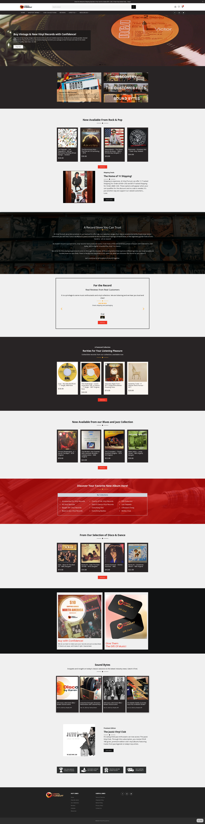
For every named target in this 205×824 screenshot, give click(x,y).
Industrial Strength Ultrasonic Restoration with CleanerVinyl (90, 703)
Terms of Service (100, 797)
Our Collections (75, 802)
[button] (62, 309)
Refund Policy (99, 802)
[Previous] (4, 40)
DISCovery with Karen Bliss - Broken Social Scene (66, 703)
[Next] (200, 40)
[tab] (100, 64)
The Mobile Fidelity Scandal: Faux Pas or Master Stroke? (137, 703)
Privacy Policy (99, 805)
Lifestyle (73, 808)
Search (133, 7)
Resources (73, 811)
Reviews (73, 805)
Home (72, 797)
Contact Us (99, 808)
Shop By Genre (75, 800)
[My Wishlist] (178, 7)
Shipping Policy (100, 800)
